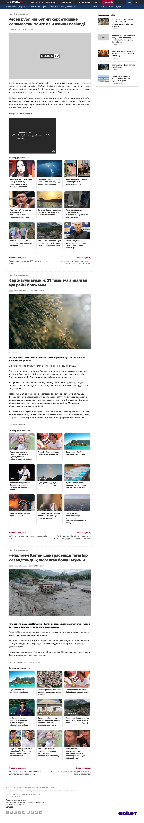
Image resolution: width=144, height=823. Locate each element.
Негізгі (11, 14)
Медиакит (9, 807)
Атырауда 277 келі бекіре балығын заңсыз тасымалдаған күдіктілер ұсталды (122, 22)
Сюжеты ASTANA (22, 14)
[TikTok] (32, 812)
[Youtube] (28, 812)
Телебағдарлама (82, 2)
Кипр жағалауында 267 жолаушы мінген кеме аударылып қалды (121, 78)
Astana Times (11, 7)
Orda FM (97, 2)
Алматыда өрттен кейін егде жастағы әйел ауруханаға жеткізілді (123, 53)
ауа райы (13, 424)
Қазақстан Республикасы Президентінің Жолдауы (25, 802)
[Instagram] (15, 812)
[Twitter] (11, 812)
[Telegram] (24, 812)
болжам (22, 424)
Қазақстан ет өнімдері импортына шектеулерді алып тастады (75, 262)
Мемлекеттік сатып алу (15, 804)
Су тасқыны (29, 662)
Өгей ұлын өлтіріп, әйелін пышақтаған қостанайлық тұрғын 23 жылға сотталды (72, 537)
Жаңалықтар (37, 2)
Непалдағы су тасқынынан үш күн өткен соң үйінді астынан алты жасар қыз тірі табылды (123, 38)
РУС (135, 2)
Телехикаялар (64, 2)
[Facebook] (7, 812)
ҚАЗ (129, 2)
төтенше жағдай (16, 662)
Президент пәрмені (68, 7)
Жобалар (50, 2)
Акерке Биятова (20, 291)
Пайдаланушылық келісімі (16, 800)
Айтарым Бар (35, 7)
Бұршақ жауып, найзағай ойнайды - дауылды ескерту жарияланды (25, 772)
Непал (39, 662)
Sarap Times (22, 7)
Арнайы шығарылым (50, 7)
